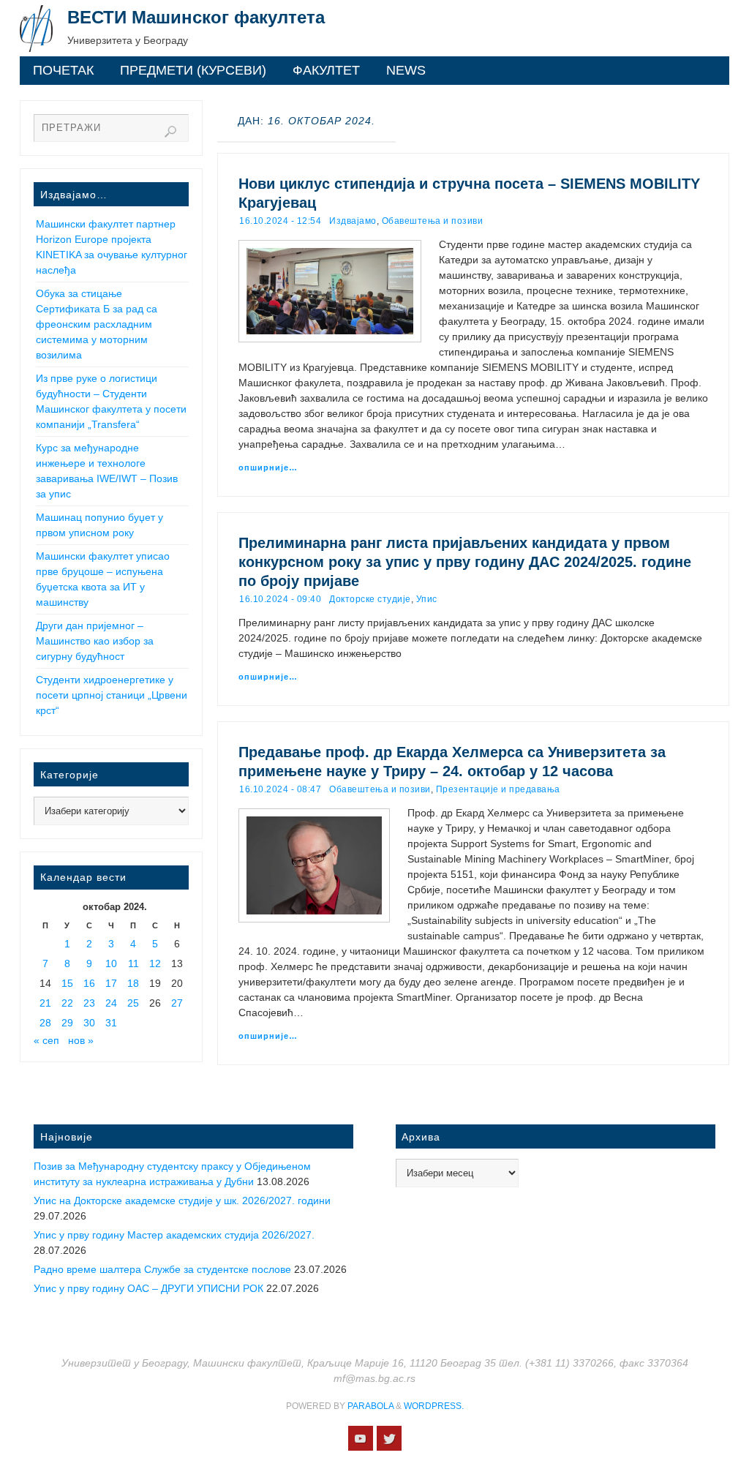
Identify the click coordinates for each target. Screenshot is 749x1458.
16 (89, 983)
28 (45, 1023)
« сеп (46, 1040)
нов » (81, 1040)
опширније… (268, 467)
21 (45, 1003)
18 (133, 983)
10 (111, 963)
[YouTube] (360, 1438)
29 (67, 1023)
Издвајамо (353, 221)
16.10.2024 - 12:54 (280, 221)
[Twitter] (389, 1438)
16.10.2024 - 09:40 (280, 599)
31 (111, 1023)
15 (67, 983)
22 (67, 1003)
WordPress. (434, 1406)
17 (111, 983)
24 (111, 1003)
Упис (426, 599)
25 (133, 1003)
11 (133, 963)
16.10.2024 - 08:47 (280, 789)
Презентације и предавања (498, 789)
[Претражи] (170, 131)
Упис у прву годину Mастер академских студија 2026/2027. (174, 1235)
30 (89, 1023)
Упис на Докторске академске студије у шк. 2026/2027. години (182, 1200)
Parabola (370, 1406)
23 (89, 1003)
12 (155, 963)
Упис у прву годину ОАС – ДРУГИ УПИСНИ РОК (148, 1288)
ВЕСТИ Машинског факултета (196, 17)
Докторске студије (370, 599)
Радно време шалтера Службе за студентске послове (162, 1269)
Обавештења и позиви (432, 221)
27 (177, 1003)
